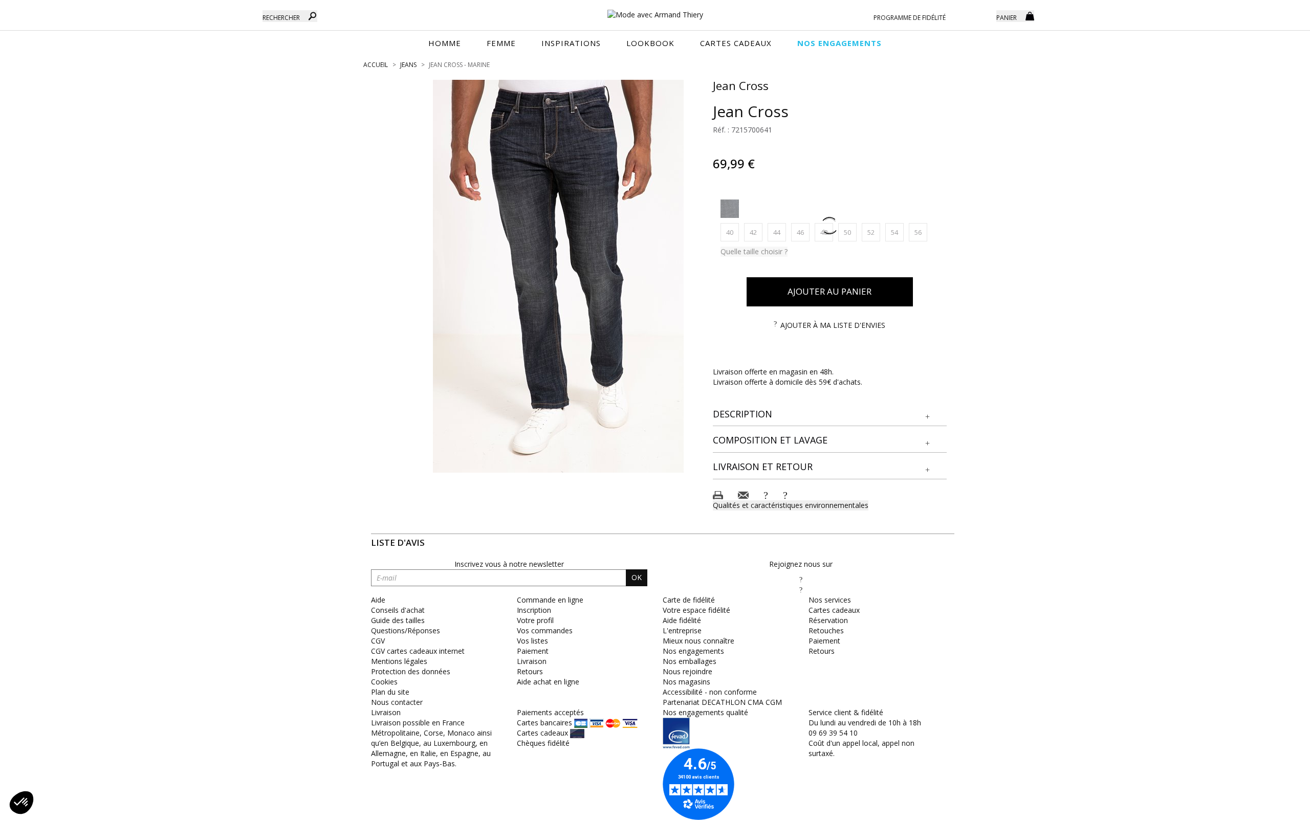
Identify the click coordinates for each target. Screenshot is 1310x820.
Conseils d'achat (398, 610)
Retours (530, 671)
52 (873, 232)
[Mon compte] (981, 15)
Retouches (826, 630)
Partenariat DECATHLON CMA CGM (722, 702)
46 (803, 232)
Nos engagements (693, 651)
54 (897, 232)
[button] (830, 414)
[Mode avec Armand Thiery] (655, 10)
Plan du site (390, 692)
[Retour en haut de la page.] (1273, 807)
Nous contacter (397, 702)
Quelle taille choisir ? (754, 251)
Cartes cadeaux (834, 610)
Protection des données (410, 671)
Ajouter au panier (829, 291)
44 (779, 232)
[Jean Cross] (558, 276)
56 (920, 232)
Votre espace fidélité (696, 610)
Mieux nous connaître (698, 641)
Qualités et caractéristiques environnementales (790, 505)
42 (756, 232)
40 (732, 232)
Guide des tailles (398, 620)
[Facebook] (800, 579)
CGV (378, 641)
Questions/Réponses (405, 630)
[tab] (830, 415)
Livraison (532, 661)
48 (826, 232)
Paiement (533, 651)
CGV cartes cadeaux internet (418, 651)
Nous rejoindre (687, 671)
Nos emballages (689, 661)
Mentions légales (399, 661)
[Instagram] (800, 589)
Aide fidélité (682, 620)
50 (850, 232)
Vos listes (532, 641)
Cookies (384, 681)
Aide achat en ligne (548, 681)
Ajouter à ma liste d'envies (832, 325)
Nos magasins (686, 681)
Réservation (828, 620)
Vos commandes (545, 630)
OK (636, 577)
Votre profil (535, 620)
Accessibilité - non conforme (710, 692)
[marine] (729, 209)
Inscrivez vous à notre (509, 564)
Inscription (534, 610)
